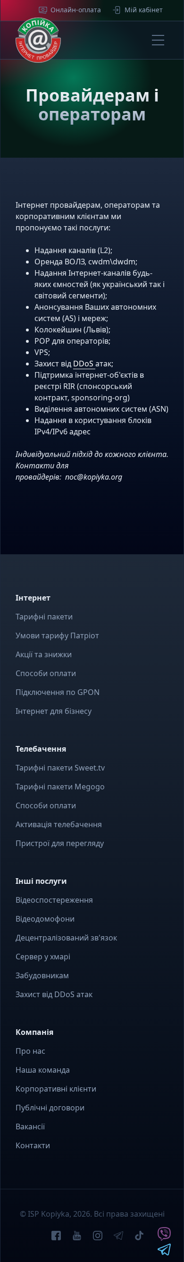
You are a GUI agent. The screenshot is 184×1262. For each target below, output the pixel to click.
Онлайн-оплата (75, 9)
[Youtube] (77, 1237)
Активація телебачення (59, 824)
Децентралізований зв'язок (66, 937)
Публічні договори (50, 1107)
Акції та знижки (44, 654)
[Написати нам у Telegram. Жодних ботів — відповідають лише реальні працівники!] (164, 1252)
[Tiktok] (139, 1237)
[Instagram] (97, 1237)
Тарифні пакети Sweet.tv (60, 767)
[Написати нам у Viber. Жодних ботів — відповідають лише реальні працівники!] (164, 1238)
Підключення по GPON (58, 692)
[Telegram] (118, 1237)
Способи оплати (46, 673)
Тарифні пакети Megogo (60, 786)
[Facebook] (56, 1237)
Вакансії (30, 1126)
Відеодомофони (45, 919)
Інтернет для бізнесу (54, 711)
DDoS (84, 363)
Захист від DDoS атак (54, 994)
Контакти (33, 1145)
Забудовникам (42, 975)
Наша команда (43, 1070)
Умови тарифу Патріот (57, 635)
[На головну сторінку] (38, 40)
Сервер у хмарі (43, 956)
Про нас (30, 1051)
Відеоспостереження (54, 900)
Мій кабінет (144, 9)
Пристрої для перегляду (60, 843)
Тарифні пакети (44, 616)
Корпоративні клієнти (56, 1089)
